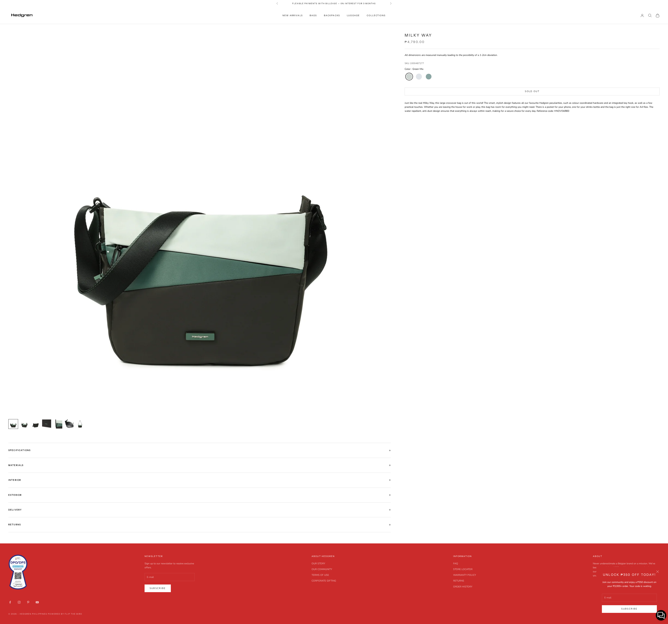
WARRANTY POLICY (464, 575)
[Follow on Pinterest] (28, 602)
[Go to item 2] (24, 424)
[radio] (409, 76)
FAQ (455, 563)
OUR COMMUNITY (322, 569)
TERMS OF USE (320, 575)
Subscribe (629, 608)
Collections (376, 15)
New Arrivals (293, 15)
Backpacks (332, 15)
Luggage (353, 15)
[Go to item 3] (35, 424)
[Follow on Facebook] (10, 602)
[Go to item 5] (58, 424)
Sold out (532, 91)
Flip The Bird (73, 614)
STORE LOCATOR (462, 569)
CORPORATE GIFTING (324, 580)
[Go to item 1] (13, 424)
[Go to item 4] (46, 424)
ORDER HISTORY (462, 586)
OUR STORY (318, 563)
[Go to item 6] (69, 424)
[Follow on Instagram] (19, 602)
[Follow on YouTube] (37, 602)
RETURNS (458, 580)
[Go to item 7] (80, 424)
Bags (313, 15)
